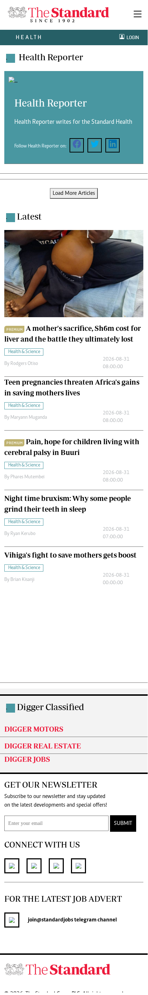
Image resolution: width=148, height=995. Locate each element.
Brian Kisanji (22, 579)
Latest (29, 216)
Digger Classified (50, 706)
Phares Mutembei (27, 477)
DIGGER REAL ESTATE (42, 746)
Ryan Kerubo (22, 533)
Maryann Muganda (28, 417)
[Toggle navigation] (137, 15)
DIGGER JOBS (27, 759)
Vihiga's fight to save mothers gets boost (70, 555)
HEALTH (29, 37)
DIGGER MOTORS (33, 729)
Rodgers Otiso (24, 363)
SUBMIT (123, 823)
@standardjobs (55, 920)
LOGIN (131, 37)
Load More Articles (74, 193)
